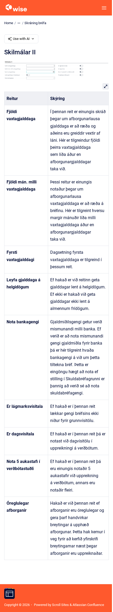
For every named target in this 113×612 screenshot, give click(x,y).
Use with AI (21, 39)
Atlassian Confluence (88, 605)
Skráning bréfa (35, 23)
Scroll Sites (60, 605)
